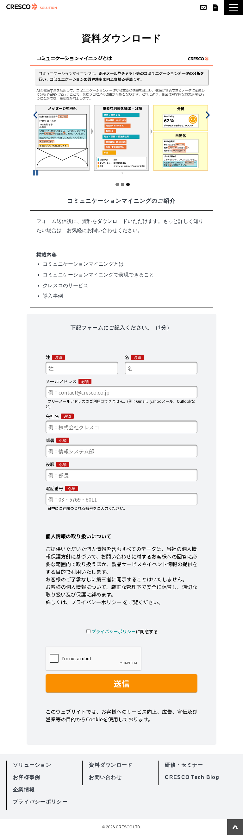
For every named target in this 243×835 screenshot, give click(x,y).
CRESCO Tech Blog (192, 777)
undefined (39, 114)
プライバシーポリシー (40, 801)
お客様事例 (26, 777)
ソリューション (32, 765)
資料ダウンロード (215, 7)
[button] (233, 7)
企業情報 (24, 789)
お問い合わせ (203, 7)
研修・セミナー (184, 765)
